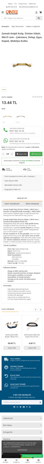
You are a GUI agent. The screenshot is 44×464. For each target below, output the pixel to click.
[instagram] (17, 407)
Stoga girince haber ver (12, 189)
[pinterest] (27, 407)
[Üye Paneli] (36, 12)
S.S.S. (15, 4)
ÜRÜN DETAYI (22, 198)
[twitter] (20, 407)
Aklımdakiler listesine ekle (13, 185)
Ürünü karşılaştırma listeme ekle (15, 176)
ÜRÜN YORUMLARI (32, 204)
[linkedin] (30, 407)
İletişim (10, 4)
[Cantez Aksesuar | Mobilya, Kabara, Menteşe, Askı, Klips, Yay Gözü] (16, 12)
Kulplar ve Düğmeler (33, 26)
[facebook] (14, 407)
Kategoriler (16, 462)
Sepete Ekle (22, 154)
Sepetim (27, 462)
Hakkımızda (32, 4)
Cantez (9, 97)
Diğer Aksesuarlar (17, 26)
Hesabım (38, 462)
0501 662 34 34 (12, 7)
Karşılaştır (31, 176)
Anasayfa (5, 26)
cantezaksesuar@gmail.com (29, 7)
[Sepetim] (40, 12)
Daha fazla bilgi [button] (22, 450)
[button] (40, 309)
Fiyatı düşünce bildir (11, 181)
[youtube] (23, 407)
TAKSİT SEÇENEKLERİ (11, 204)
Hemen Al (37, 154)
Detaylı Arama (23, 4)
